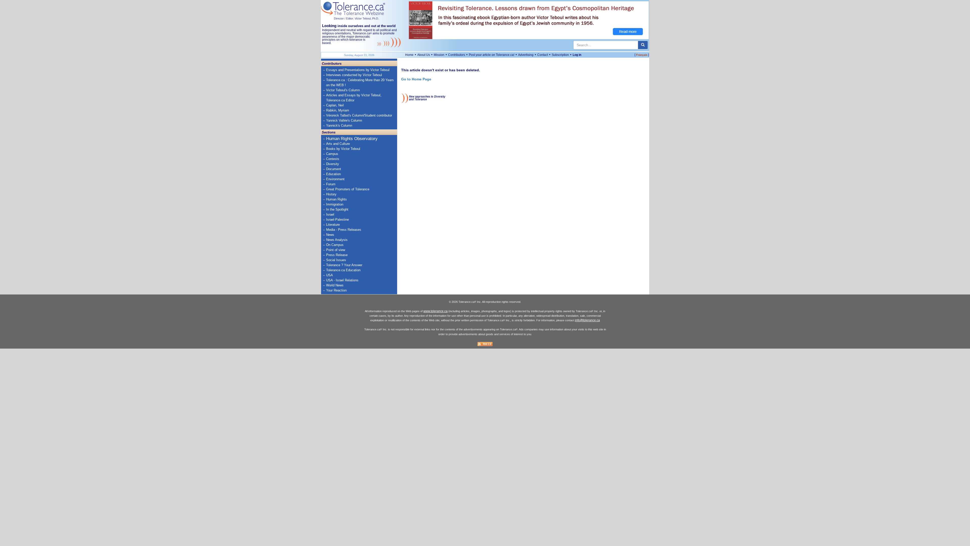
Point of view (335, 250)
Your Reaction (336, 290)
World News (335, 285)
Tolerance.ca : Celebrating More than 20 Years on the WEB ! (360, 82)
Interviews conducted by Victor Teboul (354, 75)
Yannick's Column (339, 125)
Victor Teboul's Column (343, 90)
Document (333, 169)
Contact (542, 55)
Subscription (560, 55)
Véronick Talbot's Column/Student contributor (359, 115)
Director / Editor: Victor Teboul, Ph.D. (356, 18)
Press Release (337, 255)
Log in (577, 55)
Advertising (526, 55)
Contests (332, 159)
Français (641, 54)
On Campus (335, 245)
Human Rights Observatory (352, 138)
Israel (330, 214)
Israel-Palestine (337, 219)
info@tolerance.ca (587, 320)
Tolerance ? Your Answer (344, 265)
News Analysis (337, 240)
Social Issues (336, 260)
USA (329, 275)
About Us (423, 55)
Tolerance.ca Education (343, 270)
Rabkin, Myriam (337, 110)
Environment (335, 179)
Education (333, 174)
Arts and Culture (338, 144)
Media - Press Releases (343, 230)
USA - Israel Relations (342, 280)
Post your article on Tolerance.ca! (491, 55)
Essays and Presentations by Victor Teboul (358, 70)
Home (409, 55)
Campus (332, 154)
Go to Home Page (416, 79)
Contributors (456, 55)
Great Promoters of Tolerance (347, 189)
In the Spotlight (337, 209)
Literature (333, 224)
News (330, 235)
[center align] (643, 45)
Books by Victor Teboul (343, 149)
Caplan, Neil (335, 105)
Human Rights (336, 199)
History (331, 194)
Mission (439, 55)
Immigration (334, 204)
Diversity (332, 164)
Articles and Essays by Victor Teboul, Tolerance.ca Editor (353, 97)
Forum (330, 184)
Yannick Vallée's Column (344, 120)
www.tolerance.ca (435, 311)
